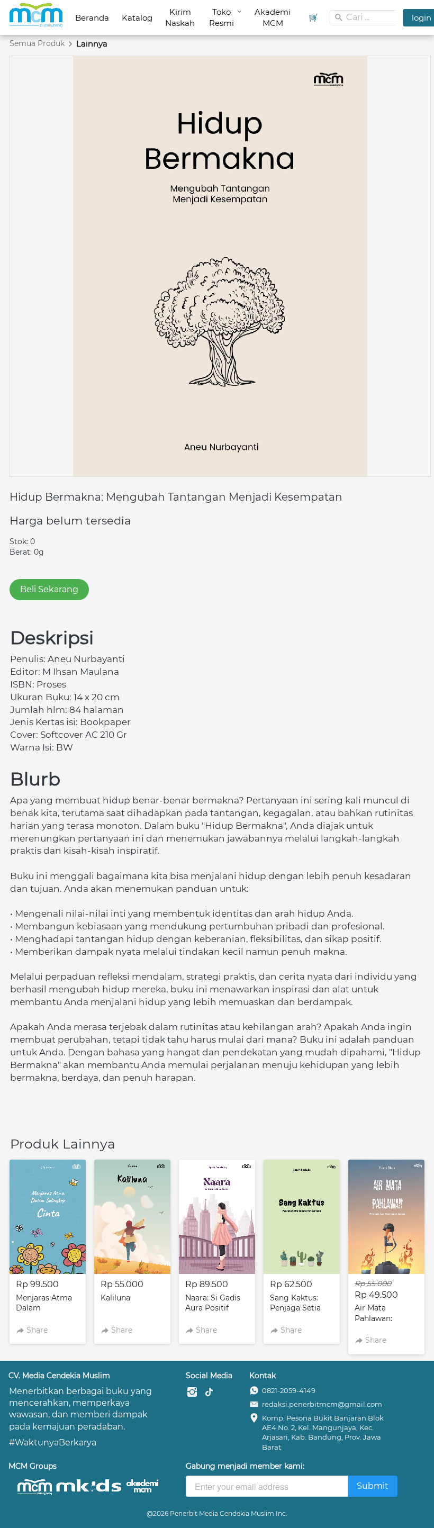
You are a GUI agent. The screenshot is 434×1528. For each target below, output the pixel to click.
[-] (192, 1392)
